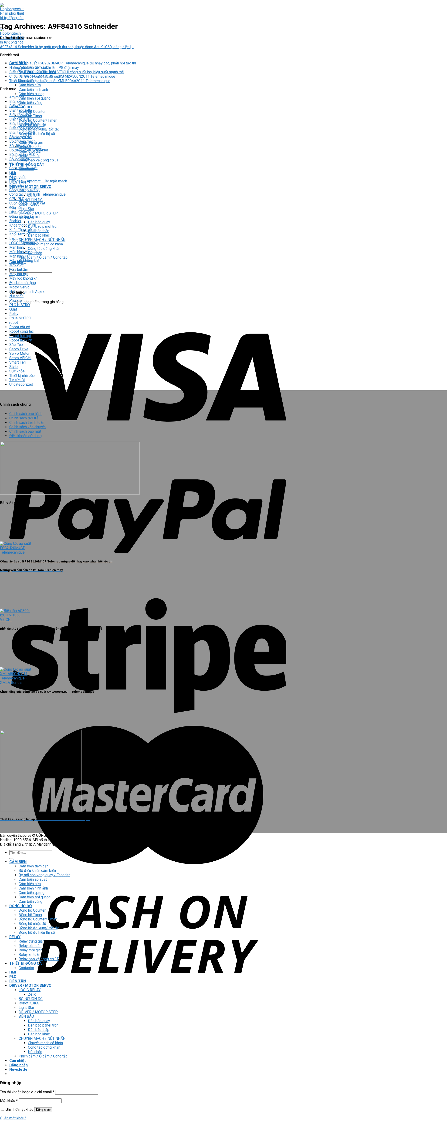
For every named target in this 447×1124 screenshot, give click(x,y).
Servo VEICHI (20, 358)
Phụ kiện (16, 300)
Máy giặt (16, 265)
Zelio (32, 994)
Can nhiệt (17, 1060)
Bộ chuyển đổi (20, 137)
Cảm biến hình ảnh (33, 89)
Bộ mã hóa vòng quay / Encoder (44, 875)
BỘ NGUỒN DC (31, 200)
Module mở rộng (22, 283)
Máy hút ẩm (18, 269)
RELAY (14, 937)
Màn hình (16, 247)
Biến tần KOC (19, 119)
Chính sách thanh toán (26, 422)
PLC (12, 976)
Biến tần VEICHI (22, 132)
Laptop (15, 238)
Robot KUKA (29, 1003)
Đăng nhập (43, 1109)
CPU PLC (16, 199)
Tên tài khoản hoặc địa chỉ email (27, 1092)
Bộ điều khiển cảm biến (37, 870)
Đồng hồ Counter (32, 111)
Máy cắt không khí (24, 260)
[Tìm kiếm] (11, 858)
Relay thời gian (30, 950)
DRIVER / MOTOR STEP (38, 213)
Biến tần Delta (20, 110)
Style (13, 367)
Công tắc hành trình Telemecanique (37, 194)
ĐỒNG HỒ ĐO (20, 906)
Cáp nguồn (17, 176)
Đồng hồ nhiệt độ (32, 923)
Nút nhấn (35, 253)
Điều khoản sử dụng (25, 436)
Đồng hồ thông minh (25, 216)
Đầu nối (15, 207)
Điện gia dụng (20, 212)
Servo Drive (18, 349)
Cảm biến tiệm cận (33, 866)
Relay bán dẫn (30, 945)
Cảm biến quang (31, 94)
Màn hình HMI (20, 252)
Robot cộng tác (21, 331)
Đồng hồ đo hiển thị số (37, 133)
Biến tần (15, 106)
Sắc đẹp (16, 344)
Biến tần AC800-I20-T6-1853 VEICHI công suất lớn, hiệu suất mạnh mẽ (66, 72)
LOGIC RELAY (30, 990)
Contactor (26, 968)
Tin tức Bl (17, 380)
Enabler (15, 221)
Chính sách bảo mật (25, 431)
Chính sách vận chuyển (27, 427)
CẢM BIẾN (18, 862)
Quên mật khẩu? (13, 1118)
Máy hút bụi (18, 274)
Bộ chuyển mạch (22, 141)
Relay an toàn (29, 954)
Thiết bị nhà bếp (22, 375)
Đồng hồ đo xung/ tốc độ (39, 928)
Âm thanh (16, 97)
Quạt (13, 309)
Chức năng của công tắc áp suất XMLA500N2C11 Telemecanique (62, 76)
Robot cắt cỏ (19, 327)
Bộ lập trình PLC (22, 154)
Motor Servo (19, 287)
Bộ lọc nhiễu (19, 159)
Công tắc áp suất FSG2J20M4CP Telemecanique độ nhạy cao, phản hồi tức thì (72, 63)
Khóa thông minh (22, 225)
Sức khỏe (17, 371)
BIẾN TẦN (17, 981)
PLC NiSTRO (19, 305)
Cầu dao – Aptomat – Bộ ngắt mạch (38, 181)
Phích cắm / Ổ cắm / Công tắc (43, 257)
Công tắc (16, 185)
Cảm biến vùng (30, 102)
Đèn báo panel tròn (43, 226)
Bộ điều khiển (20, 146)
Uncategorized (21, 384)
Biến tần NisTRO (22, 123)
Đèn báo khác (39, 235)
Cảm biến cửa (30, 85)
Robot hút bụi (20, 336)
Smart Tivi (17, 362)
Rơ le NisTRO (20, 318)
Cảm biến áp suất (23, 168)
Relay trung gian (31, 941)
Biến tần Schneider (24, 128)
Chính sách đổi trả (23, 418)
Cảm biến (16, 163)
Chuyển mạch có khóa (45, 244)
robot (13, 322)
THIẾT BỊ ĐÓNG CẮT (26, 164)
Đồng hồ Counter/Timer (38, 120)
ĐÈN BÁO (26, 1016)
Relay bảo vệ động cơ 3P (39, 160)
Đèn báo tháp (38, 231)
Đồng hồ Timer (30, 915)
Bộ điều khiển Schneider (28, 150)
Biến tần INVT (20, 115)
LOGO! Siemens (22, 243)
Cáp (12, 172)
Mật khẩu (9, 1100)
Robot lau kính (20, 340)
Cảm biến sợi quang (35, 98)
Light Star (26, 209)
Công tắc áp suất (23, 190)
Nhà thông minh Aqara (26, 291)
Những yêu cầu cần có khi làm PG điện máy (44, 67)
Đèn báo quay (39, 222)
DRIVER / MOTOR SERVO (30, 186)
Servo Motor (19, 353)
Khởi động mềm (22, 229)
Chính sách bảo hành (25, 413)
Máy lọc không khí (23, 278)
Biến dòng (17, 101)
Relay (13, 313)
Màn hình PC (19, 256)
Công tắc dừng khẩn (44, 248)
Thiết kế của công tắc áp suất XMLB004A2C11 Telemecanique (59, 81)
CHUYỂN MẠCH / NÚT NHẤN (42, 240)
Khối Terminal (20, 234)
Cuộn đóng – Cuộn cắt (27, 203)
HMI (12, 972)
